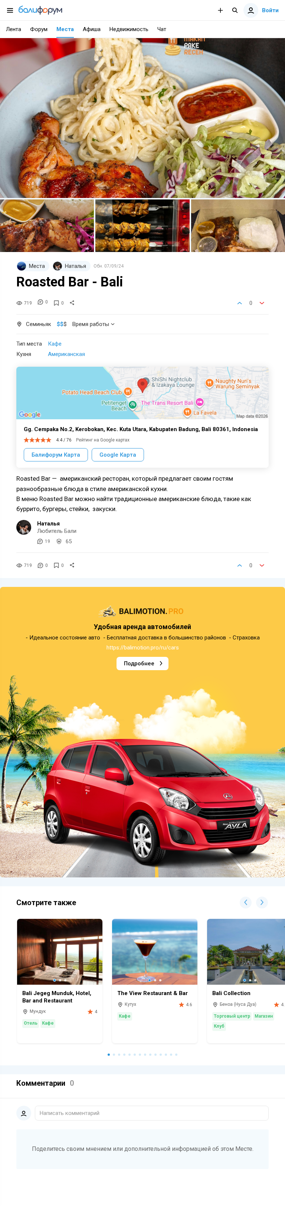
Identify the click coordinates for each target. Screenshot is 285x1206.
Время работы (90, 324)
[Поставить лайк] (239, 303)
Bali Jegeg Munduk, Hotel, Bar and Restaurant (56, 997)
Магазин (264, 1016)
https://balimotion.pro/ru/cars (143, 647)
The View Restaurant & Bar (152, 993)
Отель (30, 1023)
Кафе (55, 343)
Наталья (48, 523)
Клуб (219, 1026)
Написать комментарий (69, 1113)
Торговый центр (232, 1016)
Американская (66, 354)
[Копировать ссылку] (72, 303)
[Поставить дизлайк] (262, 303)
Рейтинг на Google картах (103, 440)
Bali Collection (231, 993)
